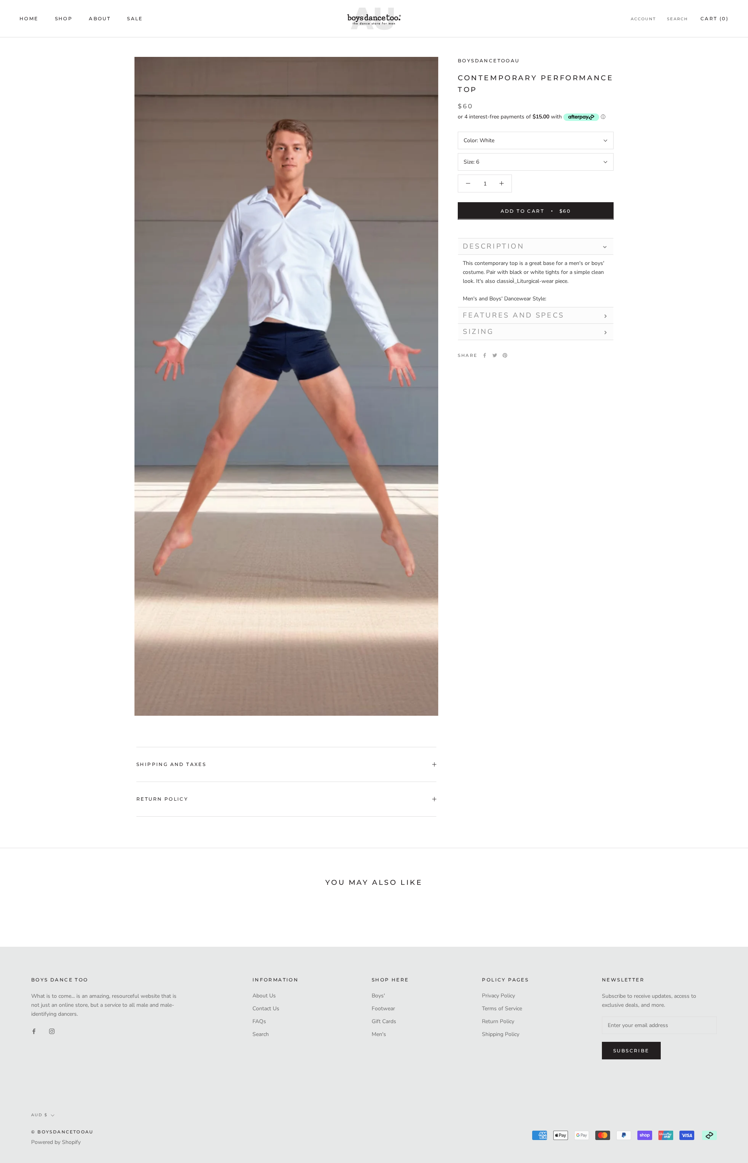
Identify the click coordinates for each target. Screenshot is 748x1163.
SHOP (64, 18)
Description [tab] (493, 246)
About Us (264, 995)
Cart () (714, 18)
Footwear (383, 1008)
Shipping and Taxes (171, 764)
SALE (135, 18)
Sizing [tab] (478, 331)
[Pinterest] (505, 355)
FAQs (259, 1021)
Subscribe (631, 1051)
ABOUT (100, 18)
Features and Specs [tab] (514, 315)
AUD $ (39, 1114)
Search (677, 18)
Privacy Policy (498, 995)
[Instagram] (52, 1030)
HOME (29, 18)
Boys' (378, 995)
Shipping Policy (500, 1034)
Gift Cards (384, 1021)
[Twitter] (494, 355)
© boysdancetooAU (62, 1132)
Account (643, 18)
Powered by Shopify (56, 1142)
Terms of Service (502, 1008)
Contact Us (265, 1008)
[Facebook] (484, 355)
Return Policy (162, 799)
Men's (379, 1034)
